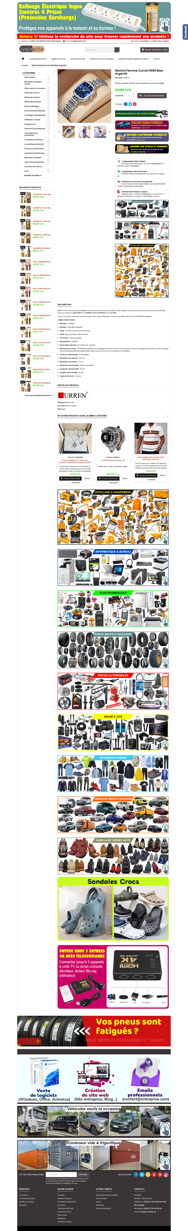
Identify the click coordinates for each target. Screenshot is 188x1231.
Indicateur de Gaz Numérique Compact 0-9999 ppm (43, 342)
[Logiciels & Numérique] (94, 1078)
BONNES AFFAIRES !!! (33, 175)
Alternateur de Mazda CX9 (113, 460)
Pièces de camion (32, 97)
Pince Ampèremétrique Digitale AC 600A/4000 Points (43, 315)
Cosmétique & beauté (34, 144)
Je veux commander (151, 95)
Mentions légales (65, 1198)
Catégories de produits (38, 59)
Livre (26, 171)
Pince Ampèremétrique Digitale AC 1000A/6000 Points (43, 275)
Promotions (24, 1195)
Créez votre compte (160, 41)
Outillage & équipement (35, 115)
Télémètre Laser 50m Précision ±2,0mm (43, 235)
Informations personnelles (107, 1195)
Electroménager (31, 106)
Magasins (62, 1218)
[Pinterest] (135, 104)
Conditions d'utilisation (67, 1202)
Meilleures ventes (26, 1202)
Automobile (29, 77)
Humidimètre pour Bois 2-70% (43, 369)
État (59, 409)
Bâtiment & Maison (32, 157)
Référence (62, 402)
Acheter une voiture (77, 59)
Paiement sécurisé (65, 1208)
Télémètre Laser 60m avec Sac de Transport (43, 221)
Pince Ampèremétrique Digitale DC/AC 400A (43, 302)
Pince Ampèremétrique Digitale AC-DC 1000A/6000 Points (43, 262)
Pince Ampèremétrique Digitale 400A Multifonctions (43, 329)
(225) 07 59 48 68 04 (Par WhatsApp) (45, 41)
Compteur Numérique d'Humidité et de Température (43, 383)
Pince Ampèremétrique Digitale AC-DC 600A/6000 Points (43, 289)
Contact (156, 59)
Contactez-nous (64, 1212)
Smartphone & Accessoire (31, 134)
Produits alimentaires (34, 148)
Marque (118, 78)
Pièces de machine (32, 102)
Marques (23, 1205)
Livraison (61, 1195)
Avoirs (98, 1202)
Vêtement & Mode (32, 119)
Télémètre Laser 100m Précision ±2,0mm (43, 194)
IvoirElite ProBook (65, 1221)
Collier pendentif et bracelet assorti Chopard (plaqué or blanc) (75, 461)
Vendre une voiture (58, 59)
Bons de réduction (103, 1208)
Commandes (101, 1198)
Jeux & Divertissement (34, 162)
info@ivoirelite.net (78, 41)
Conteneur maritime (33, 139)
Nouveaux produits (30, 187)
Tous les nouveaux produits (39, 395)
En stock (61, 406)
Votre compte (104, 1189)
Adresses (100, 1205)
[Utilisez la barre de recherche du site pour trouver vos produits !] (94, 35)
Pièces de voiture (31, 93)
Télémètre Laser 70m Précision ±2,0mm (43, 208)
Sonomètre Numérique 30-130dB (43, 248)
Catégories (28, 72)
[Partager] (126, 104)
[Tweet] (130, 104)
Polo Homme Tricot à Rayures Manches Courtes (151, 458)
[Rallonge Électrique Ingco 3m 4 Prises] (94, 16)
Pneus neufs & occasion (34, 88)
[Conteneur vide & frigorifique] (94, 1154)
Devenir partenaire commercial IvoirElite (133, 59)
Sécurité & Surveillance (34, 128)
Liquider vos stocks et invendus (102, 59)
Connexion (144, 41)
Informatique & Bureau (34, 110)
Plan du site (62, 1215)
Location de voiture (33, 166)
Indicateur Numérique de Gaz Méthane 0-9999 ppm (43, 356)
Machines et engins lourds (33, 83)
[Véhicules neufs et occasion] (94, 1120)
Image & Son (30, 124)
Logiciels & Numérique (34, 153)
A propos (61, 1205)
